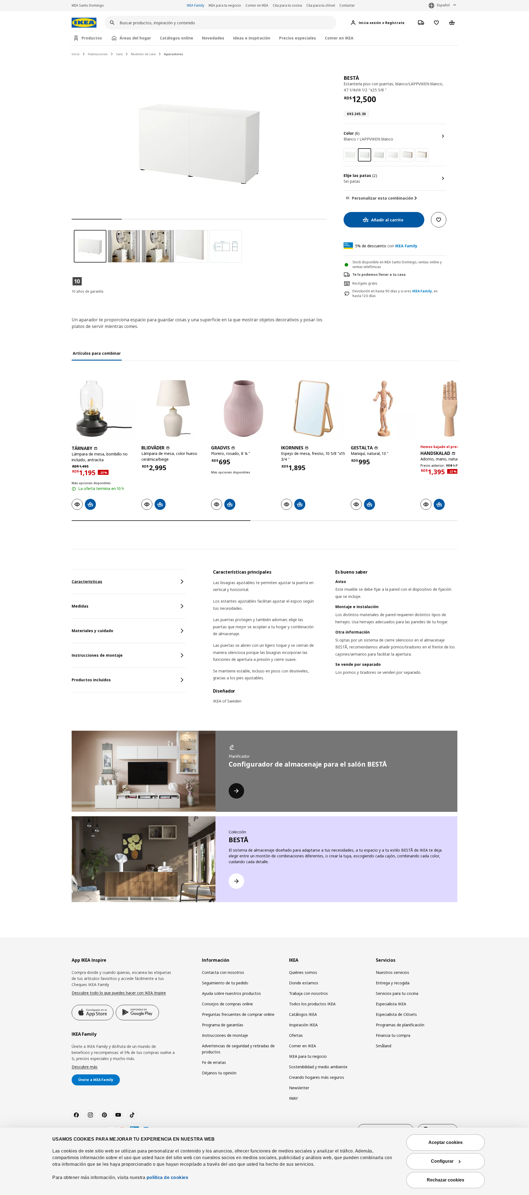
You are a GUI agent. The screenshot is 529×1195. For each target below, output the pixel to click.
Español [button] (443, 5)
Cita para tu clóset (320, 5)
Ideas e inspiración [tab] (251, 38)
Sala (119, 54)
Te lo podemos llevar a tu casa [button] (379, 274)
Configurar (442, 1161)
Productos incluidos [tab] (91, 679)
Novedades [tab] (213, 38)
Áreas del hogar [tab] (135, 38)
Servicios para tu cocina (397, 993)
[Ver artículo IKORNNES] (313, 408)
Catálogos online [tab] (176, 38)
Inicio (76, 54)
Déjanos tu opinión (219, 1072)
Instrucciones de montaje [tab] (97, 655)
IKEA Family (195, 5)
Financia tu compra (393, 1035)
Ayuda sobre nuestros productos (231, 993)
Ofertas (296, 1035)
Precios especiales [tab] (297, 38)
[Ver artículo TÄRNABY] (104, 408)
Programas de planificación (400, 1024)
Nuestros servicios (392, 972)
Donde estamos (303, 982)
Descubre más (85, 1066)
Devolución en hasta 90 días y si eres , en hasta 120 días (395, 293)
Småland (383, 1045)
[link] (350, 154)
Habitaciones (98, 54)
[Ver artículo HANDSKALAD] (452, 408)
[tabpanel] (335, 640)
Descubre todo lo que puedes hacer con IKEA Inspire (119, 992)
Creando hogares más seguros (316, 1077)
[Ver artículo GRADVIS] (243, 408)
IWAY (293, 1098)
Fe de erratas (214, 1062)
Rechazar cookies (445, 1180)
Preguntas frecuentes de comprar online (238, 1014)
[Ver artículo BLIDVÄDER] (173, 408)
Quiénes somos (303, 972)
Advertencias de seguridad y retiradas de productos (238, 1048)
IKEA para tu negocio (225, 5)
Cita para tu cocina (287, 5)
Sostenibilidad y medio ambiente (318, 1066)
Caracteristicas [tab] (87, 581)
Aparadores (173, 54)
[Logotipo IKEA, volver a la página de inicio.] (84, 23)
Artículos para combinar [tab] (97, 353)
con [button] (386, 245)
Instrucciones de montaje (225, 1035)
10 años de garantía (87, 291)
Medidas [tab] (80, 606)
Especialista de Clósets (396, 1014)
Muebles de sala (143, 54)
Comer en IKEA (256, 5)
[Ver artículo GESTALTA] (383, 408)
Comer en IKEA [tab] (339, 38)
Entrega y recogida (392, 982)
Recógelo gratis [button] (364, 283)
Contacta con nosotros (223, 972)
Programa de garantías (222, 1024)
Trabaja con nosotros (308, 993)
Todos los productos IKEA (312, 1003)
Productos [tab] (92, 38)
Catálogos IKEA (303, 1014)
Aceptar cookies (445, 1142)
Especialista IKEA (391, 1003)
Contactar (347, 5)
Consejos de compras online (227, 1003)
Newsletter (299, 1087)
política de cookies (167, 1177)
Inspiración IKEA (303, 1024)
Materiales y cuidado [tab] (92, 630)
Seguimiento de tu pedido (225, 982)
